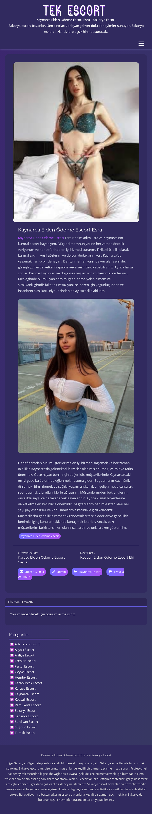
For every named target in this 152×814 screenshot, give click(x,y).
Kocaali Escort (25, 699)
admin (61, 572)
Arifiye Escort (24, 655)
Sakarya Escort (26, 710)
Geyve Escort (24, 672)
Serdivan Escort (26, 722)
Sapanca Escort (26, 716)
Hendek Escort (26, 677)
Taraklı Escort (25, 733)
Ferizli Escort (24, 666)
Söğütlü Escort (26, 727)
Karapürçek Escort (28, 683)
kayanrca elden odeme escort (39, 536)
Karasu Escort (25, 688)
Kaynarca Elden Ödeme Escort (41, 237)
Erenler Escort (25, 661)
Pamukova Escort (28, 705)
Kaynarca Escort (90, 572)
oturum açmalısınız (60, 614)
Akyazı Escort (24, 650)
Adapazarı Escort (27, 644)
